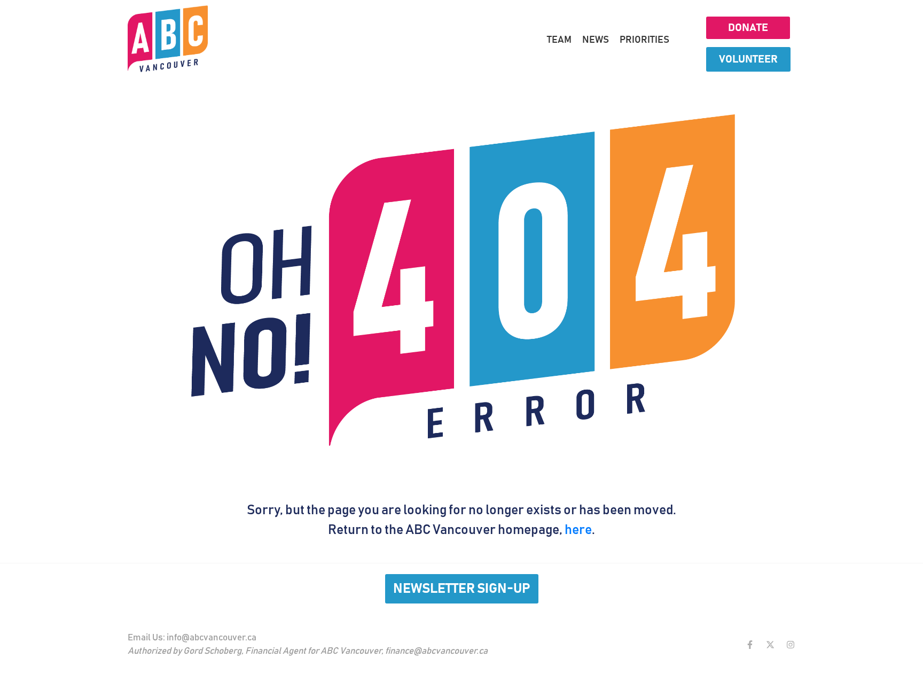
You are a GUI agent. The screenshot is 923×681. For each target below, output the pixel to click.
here (578, 530)
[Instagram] (790, 644)
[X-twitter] (770, 644)
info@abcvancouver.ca (211, 638)
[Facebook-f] (750, 644)
